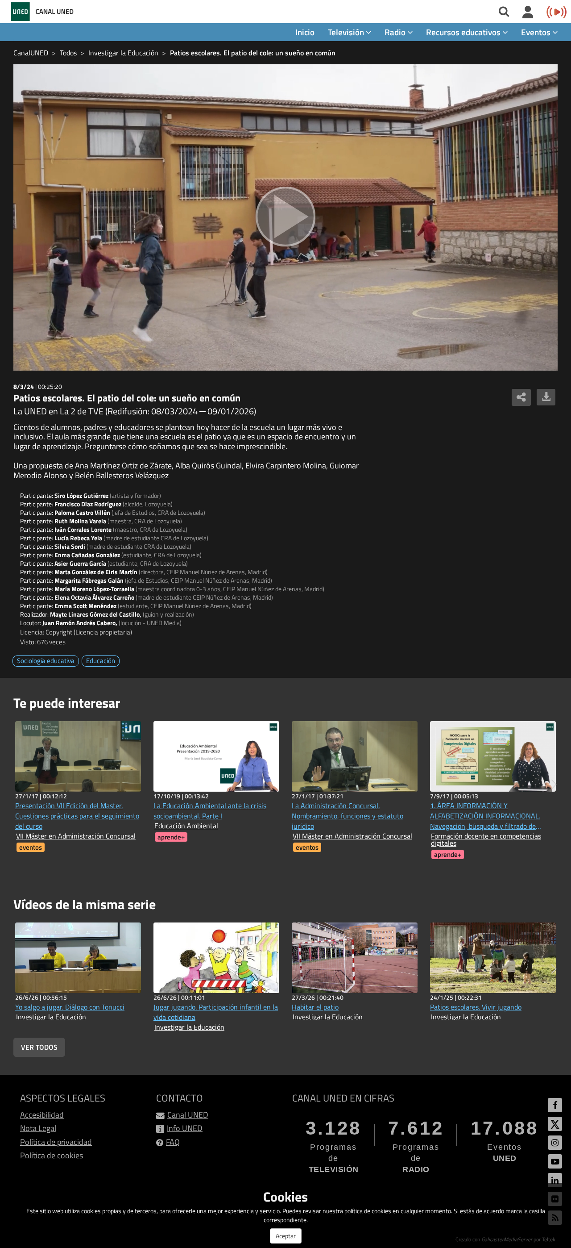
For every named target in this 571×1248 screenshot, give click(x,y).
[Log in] (528, 12)
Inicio (304, 31)
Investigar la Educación (123, 52)
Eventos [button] (536, 31)
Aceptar (286, 1235)
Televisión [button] (347, 31)
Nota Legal (38, 1128)
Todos (68, 52)
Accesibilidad (42, 1115)
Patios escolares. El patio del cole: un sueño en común (252, 52)
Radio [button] (396, 31)
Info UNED (185, 1128)
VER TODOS (39, 1047)
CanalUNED (30, 52)
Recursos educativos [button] (464, 31)
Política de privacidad (56, 1142)
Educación (100, 660)
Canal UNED (187, 1115)
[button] (554, 784)
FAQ (173, 1142)
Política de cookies (51, 1155)
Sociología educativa (45, 660)
